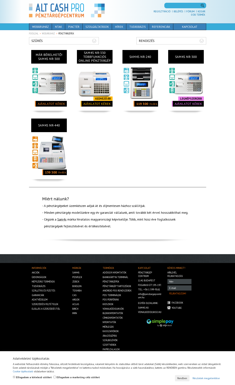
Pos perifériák (111, 299)
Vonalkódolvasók (113, 308)
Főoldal (33, 33)
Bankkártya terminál (115, 277)
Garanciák (38, 295)
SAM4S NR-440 (49, 125)
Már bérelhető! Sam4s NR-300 (49, 57)
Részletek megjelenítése (206, 378)
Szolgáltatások (97, 26)
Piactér (73, 26)
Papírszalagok (111, 349)
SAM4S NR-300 (186, 57)
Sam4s (61, 219)
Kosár (201, 11)
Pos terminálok (112, 295)
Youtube (177, 307)
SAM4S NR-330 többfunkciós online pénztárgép (95, 57)
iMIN (74, 313)
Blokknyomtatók (113, 313)
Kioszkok (108, 304)
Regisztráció (162, 11)
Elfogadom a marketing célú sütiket (78, 377)
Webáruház (40, 26)
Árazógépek (110, 335)
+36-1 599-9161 (152, 289)
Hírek (119, 26)
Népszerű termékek (43, 281)
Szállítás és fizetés (43, 290)
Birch (75, 308)
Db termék (198, 14)
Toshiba (77, 290)
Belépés (178, 11)
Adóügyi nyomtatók (114, 272)
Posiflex (77, 277)
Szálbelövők (110, 340)
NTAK (58, 26)
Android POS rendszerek (117, 290)
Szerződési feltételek (45, 304)
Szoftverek (109, 344)
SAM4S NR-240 (140, 57)
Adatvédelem (40, 299)
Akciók (36, 272)
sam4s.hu (143, 307)
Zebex (75, 281)
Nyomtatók (109, 322)
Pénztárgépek (111, 281)
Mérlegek (108, 326)
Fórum (190, 11)
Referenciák (161, 26)
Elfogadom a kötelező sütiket (33, 377)
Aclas (75, 304)
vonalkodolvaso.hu (149, 312)
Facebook (177, 302)
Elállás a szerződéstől (46, 308)
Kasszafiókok (111, 331)
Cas (74, 295)
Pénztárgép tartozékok (117, 286)
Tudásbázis (137, 26)
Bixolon (77, 286)
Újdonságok (39, 277)
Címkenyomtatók (113, 317)
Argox (75, 299)
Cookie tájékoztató (23, 371)
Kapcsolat (189, 26)
